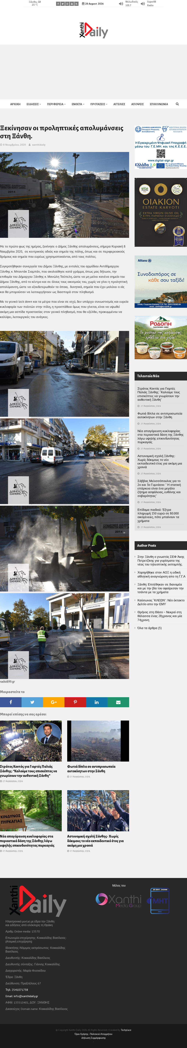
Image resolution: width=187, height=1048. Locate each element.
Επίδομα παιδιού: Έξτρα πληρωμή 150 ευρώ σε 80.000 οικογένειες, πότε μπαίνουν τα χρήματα (158, 515)
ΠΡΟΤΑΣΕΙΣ (97, 104)
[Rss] (76, 4)
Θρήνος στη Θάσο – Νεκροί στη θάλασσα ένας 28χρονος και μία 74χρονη (160, 616)
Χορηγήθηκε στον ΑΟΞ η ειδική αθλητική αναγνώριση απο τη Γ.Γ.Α (161, 574)
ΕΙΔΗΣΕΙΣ (33, 104)
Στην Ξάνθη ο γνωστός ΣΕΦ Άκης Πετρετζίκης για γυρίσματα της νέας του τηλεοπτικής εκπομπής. (161, 561)
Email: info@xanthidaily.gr (21, 996)
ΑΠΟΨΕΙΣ (137, 104)
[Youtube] (72, 4)
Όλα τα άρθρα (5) (150, 628)
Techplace (126, 1030)
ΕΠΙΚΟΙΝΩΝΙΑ (159, 104)
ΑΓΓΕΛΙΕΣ (119, 104)
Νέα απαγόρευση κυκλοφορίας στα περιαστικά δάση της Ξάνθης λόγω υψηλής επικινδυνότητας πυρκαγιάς (27, 841)
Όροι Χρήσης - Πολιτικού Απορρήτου (93, 1034)
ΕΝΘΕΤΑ (77, 104)
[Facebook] (58, 4)
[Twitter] (63, 4)
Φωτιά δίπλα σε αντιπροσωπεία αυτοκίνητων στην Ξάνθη (160, 415)
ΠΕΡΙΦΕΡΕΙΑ (55, 104)
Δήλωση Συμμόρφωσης (93, 1037)
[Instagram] (67, 4)
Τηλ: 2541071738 (16, 990)
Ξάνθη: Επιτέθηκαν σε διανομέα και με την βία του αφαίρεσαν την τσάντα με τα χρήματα (161, 588)
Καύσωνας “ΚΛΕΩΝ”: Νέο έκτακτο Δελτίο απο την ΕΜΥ (161, 602)
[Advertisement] (93, 71)
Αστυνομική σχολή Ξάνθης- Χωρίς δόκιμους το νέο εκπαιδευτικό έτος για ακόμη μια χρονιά (95, 841)
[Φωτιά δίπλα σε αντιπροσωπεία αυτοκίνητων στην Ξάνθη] (98, 742)
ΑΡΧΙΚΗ (15, 104)
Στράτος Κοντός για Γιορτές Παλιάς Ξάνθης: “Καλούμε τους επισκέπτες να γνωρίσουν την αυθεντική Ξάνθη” (28, 771)
